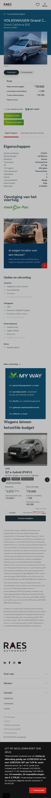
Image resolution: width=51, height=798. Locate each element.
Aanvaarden (39, 790)
